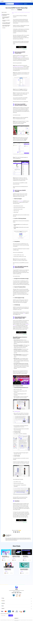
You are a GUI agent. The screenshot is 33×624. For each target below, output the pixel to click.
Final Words (3, 27)
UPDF (3, 1)
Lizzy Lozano (25, 560)
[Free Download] (21, 47)
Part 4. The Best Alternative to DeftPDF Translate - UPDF (6, 25)
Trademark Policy (17, 620)
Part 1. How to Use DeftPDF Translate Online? (5, 15)
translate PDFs (19, 56)
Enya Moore (4, 560)
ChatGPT (15, 12)
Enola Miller (14, 560)
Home (13, 12)
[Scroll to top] (31, 622)
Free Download (21, 332)
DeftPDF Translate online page (18, 66)
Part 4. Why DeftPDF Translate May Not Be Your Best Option (6, 23)
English (17, 618)
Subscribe (10, 615)
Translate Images (17, 411)
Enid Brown (12, 9)
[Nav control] (31, 1)
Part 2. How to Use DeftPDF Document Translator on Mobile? (5, 18)
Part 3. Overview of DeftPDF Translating (6, 20)
